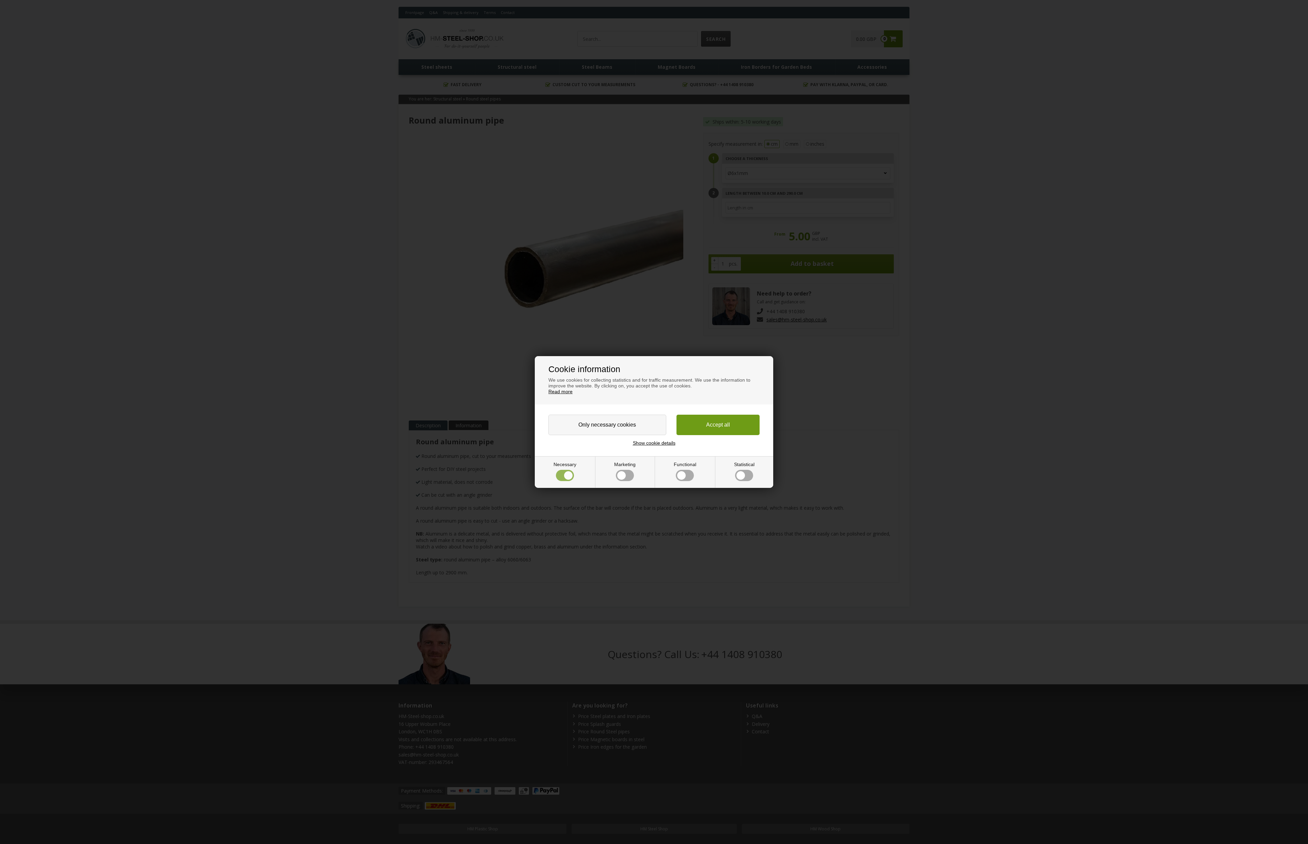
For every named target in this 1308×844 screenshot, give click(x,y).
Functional (685, 464)
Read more (560, 391)
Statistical (744, 464)
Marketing (625, 464)
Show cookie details (654, 443)
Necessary (565, 464)
